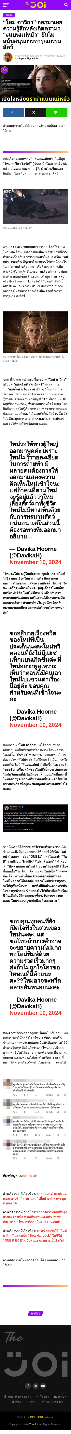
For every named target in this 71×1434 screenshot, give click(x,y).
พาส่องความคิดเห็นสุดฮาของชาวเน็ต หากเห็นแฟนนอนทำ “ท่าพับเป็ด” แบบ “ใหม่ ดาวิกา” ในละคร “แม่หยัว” (35, 1217)
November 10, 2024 (35, 562)
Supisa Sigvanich (28, 58)
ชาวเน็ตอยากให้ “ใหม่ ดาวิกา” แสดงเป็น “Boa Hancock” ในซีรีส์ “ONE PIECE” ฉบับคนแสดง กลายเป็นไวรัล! (35, 1235)
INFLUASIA (37, 1417)
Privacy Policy (53, 1402)
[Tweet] (35, 112)
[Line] (56, 112)
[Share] (13, 112)
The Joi (33, 1424)
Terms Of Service (24, 1402)
